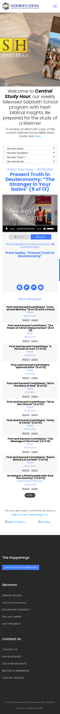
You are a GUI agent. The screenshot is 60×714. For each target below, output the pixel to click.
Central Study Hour (14, 602)
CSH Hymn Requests (14, 663)
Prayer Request (12, 656)
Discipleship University (16, 609)
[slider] (26, 228)
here (37, 136)
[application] (30, 229)
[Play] (6, 228)
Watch (20, 236)
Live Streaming (11, 623)
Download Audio (30, 246)
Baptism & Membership (16, 670)
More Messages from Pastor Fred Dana (28, 243)
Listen (42, 236)
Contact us (10, 649)
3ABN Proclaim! (20, 515)
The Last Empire (11, 616)
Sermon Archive (12, 595)
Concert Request (13, 677)
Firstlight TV (41, 515)
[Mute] (44, 228)
